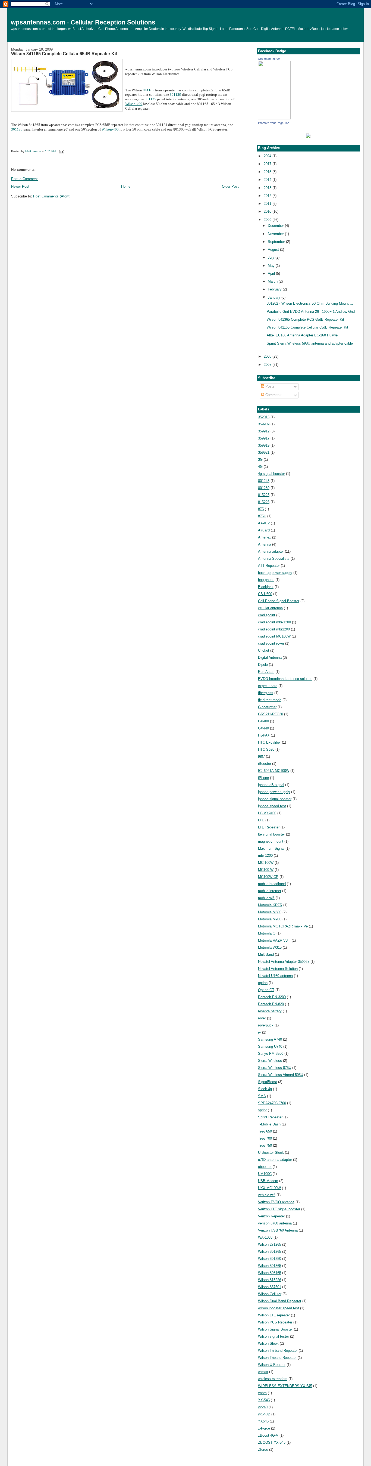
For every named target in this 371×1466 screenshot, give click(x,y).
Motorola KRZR (270, 905)
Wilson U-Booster (271, 1365)
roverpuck (265, 1025)
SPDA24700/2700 (272, 1103)
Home (125, 186)
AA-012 (264, 523)
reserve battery (270, 1011)
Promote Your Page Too (273, 123)
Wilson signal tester (273, 1336)
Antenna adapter (271, 551)
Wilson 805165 (269, 1273)
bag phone (266, 580)
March (273, 281)
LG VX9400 (267, 813)
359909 (263, 424)
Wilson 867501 (269, 1287)
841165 (148, 90)
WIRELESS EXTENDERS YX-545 (285, 1386)
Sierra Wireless (270, 1061)
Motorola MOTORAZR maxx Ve (283, 926)
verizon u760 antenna (275, 1223)
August (274, 250)
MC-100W (265, 863)
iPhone (263, 778)
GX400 (263, 721)
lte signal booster (271, 834)
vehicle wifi (266, 1195)
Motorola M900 (269, 919)
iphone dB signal (271, 785)
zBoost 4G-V (268, 1435)
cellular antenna (270, 608)
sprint (262, 1110)
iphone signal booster (274, 799)
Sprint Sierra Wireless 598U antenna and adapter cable (310, 343)
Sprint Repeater (270, 1117)
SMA (262, 1096)
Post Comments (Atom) (51, 196)
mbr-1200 (265, 855)
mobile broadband (272, 884)
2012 (268, 196)
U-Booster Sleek (271, 1152)
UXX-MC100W (269, 1188)
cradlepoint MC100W (274, 636)
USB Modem (268, 1181)
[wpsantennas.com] (274, 118)
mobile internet (269, 891)
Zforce (263, 1450)
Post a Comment (24, 179)
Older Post (230, 186)
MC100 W (265, 870)
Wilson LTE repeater (274, 1315)
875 (261, 509)
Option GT (266, 990)
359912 (263, 431)
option (263, 983)
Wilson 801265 (269, 1251)
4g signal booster (271, 474)
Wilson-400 (133, 104)
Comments (273, 395)
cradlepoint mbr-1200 (274, 622)
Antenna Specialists (274, 558)
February (275, 289)
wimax (263, 1372)
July (271, 257)
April (272, 273)
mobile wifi (266, 898)
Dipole (263, 665)
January (274, 297)
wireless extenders (272, 1379)
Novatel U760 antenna (275, 976)
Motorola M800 (269, 912)
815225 (263, 495)
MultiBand (266, 954)
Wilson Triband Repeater (277, 1358)
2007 (268, 365)
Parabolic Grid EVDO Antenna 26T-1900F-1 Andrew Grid (311, 312)
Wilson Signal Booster (275, 1329)
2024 (268, 156)
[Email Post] (61, 151)
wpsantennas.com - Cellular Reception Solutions (83, 22)
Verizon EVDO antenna (276, 1202)
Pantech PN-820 (271, 1004)
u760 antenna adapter (275, 1160)
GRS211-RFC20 (270, 714)
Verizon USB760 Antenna (278, 1230)
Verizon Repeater (271, 1216)
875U (262, 516)
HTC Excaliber (269, 742)
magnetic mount (270, 841)
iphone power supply (274, 792)
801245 (263, 481)
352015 (263, 417)
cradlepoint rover (271, 643)
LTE (261, 820)
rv (259, 1032)
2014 (268, 180)
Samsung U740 (270, 1046)
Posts (269, 386)
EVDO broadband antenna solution (285, 679)
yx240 (263, 1407)
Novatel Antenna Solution (278, 969)
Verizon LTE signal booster (279, 1209)
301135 (150, 99)
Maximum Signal (271, 848)
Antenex (264, 537)
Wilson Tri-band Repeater (278, 1351)
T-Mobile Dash (269, 1124)
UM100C (265, 1174)
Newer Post (20, 186)
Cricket (263, 650)
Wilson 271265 (269, 1244)
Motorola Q (266, 933)
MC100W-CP (268, 877)
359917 (263, 438)
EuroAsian (266, 672)
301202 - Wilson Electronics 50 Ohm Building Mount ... (310, 303)
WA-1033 (265, 1237)
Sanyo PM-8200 (270, 1053)
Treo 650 (265, 1131)
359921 (263, 452)
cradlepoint (266, 615)
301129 (175, 94)
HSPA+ (264, 735)
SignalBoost (267, 1082)
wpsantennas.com (270, 58)
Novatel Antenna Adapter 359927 (283, 962)
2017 (268, 164)
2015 (268, 172)
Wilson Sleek (268, 1343)
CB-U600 (265, 594)
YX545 (263, 1421)
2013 (268, 188)
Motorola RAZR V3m (274, 940)
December (276, 226)
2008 (268, 356)
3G (260, 459)
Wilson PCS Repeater (275, 1322)
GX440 (263, 728)
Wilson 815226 (269, 1280)
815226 (263, 502)
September (277, 242)
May (272, 266)
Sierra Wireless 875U (274, 1068)
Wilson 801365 (269, 1266)
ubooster (265, 1167)
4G (260, 467)
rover (262, 1018)
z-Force (264, 1428)
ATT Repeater (269, 566)
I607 (261, 756)
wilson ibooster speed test (278, 1308)
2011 (268, 204)
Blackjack (265, 587)
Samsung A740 (270, 1039)
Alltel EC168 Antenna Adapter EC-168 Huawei (302, 335)
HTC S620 (266, 749)
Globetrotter (267, 707)
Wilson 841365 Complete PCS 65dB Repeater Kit (305, 319)
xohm (262, 1393)
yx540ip (264, 1414)
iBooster (264, 764)
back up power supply (275, 573)
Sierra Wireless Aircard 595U (280, 1075)
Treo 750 (265, 1145)
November (276, 234)
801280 (263, 488)
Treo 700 (265, 1138)
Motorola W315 (270, 947)
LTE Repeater (268, 827)
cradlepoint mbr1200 (274, 629)
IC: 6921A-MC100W (273, 771)
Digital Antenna (270, 657)
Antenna (264, 544)
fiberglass (265, 693)
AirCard (264, 530)
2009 (268, 220)
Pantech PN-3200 (272, 997)
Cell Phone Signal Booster (278, 601)
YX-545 (264, 1400)
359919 (263, 445)
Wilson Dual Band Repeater (279, 1301)
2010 (268, 211)
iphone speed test (272, 806)
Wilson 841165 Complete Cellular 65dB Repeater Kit (64, 53)
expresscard (267, 686)
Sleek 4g (265, 1089)
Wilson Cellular (269, 1294)
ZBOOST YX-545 (271, 1442)
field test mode (269, 700)
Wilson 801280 (269, 1259)
